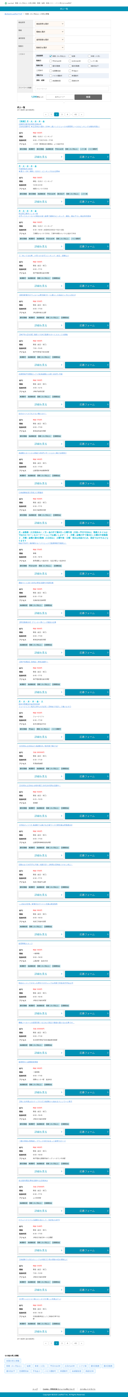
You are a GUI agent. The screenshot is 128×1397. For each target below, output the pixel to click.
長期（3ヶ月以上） (59, 56)
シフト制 (94, 61)
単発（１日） (96, 56)
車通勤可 (75, 76)
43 (75, 114)
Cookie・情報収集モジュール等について (59, 1389)
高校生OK (75, 81)
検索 (88, 97)
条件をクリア (60, 97)
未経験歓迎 (56, 81)
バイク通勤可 (57, 76)
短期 (73, 56)
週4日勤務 (75, 66)
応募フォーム (87, 156)
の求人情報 (12, 1361)
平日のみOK (56, 61)
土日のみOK (76, 61)
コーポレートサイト (88, 1389)
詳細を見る (41, 156)
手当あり (75, 71)
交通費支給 (56, 71)
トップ (35, 1389)
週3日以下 (95, 66)
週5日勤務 (56, 66)
